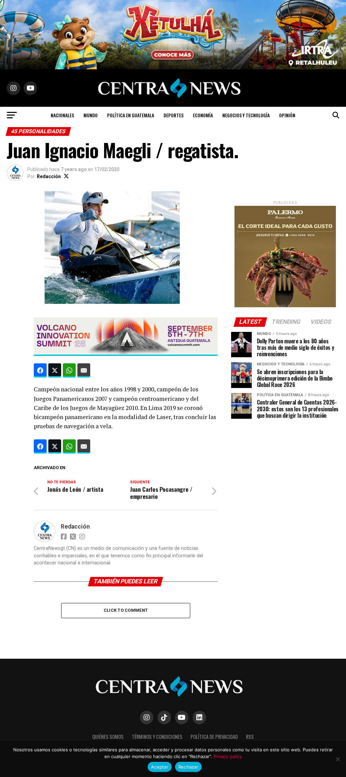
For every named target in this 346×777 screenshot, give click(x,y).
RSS (250, 736)
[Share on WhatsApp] (69, 370)
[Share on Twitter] (54, 370)
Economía (203, 115)
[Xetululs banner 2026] (173, 67)
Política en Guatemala (130, 115)
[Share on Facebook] (40, 370)
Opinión (287, 115)
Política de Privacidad (214, 736)
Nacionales (62, 115)
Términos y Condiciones (157, 736)
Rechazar (188, 767)
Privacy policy (228, 756)
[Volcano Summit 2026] (125, 352)
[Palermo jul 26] (285, 306)
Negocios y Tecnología (246, 115)
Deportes (173, 115)
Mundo (90, 115)
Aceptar (159, 767)
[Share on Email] (83, 370)
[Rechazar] (337, 759)
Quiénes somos (108, 736)
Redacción (49, 176)
